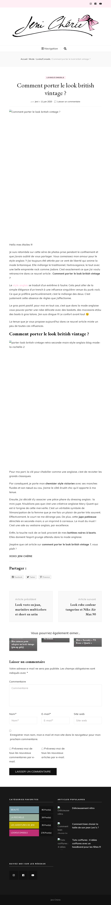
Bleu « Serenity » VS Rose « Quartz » (86, 641)
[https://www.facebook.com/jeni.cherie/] (23, 875)
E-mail (46, 714)
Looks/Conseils (55, 78)
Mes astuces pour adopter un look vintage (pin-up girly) (22, 644)
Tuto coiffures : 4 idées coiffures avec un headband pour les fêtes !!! (86, 843)
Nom (12, 714)
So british (48, 638)
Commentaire (17, 681)
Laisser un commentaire (68, 101)
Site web (79, 714)
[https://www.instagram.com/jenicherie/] (13, 875)
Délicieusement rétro (83, 808)
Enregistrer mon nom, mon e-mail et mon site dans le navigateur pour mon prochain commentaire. (55, 737)
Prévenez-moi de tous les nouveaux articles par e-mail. (53, 753)
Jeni (36, 101)
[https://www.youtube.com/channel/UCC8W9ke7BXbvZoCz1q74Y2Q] (32, 875)
